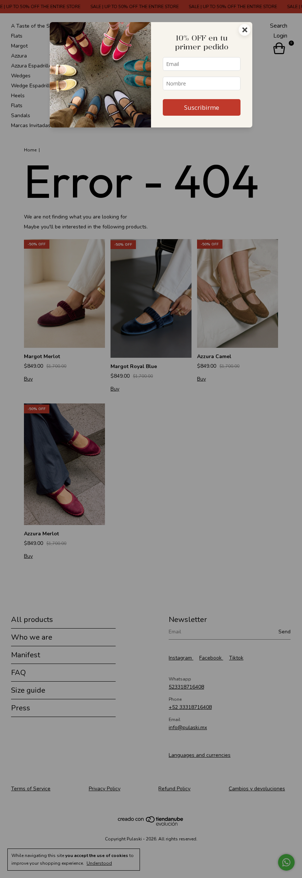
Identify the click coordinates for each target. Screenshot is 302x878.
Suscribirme (201, 107)
